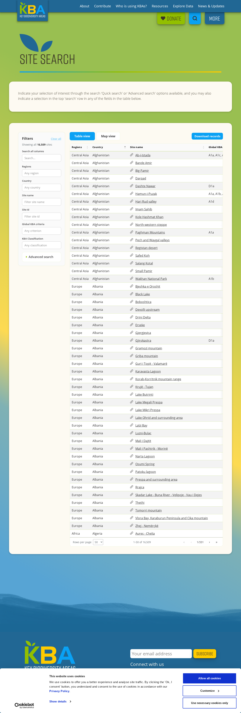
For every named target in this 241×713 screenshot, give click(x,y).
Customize (207, 690)
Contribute (102, 6)
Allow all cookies (209, 678)
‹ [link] (191, 542)
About (84, 6)
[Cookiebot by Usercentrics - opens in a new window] (24, 705)
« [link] (184, 542)
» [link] (216, 542)
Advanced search (41, 257)
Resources (160, 6)
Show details (57, 701)
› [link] (209, 542)
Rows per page (82, 542)
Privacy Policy (59, 691)
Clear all (56, 138)
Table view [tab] (82, 136)
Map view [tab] (108, 136)
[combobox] (41, 173)
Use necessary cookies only (209, 703)
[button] (87, 147)
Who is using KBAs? (131, 6)
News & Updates (211, 6)
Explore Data (183, 6)
